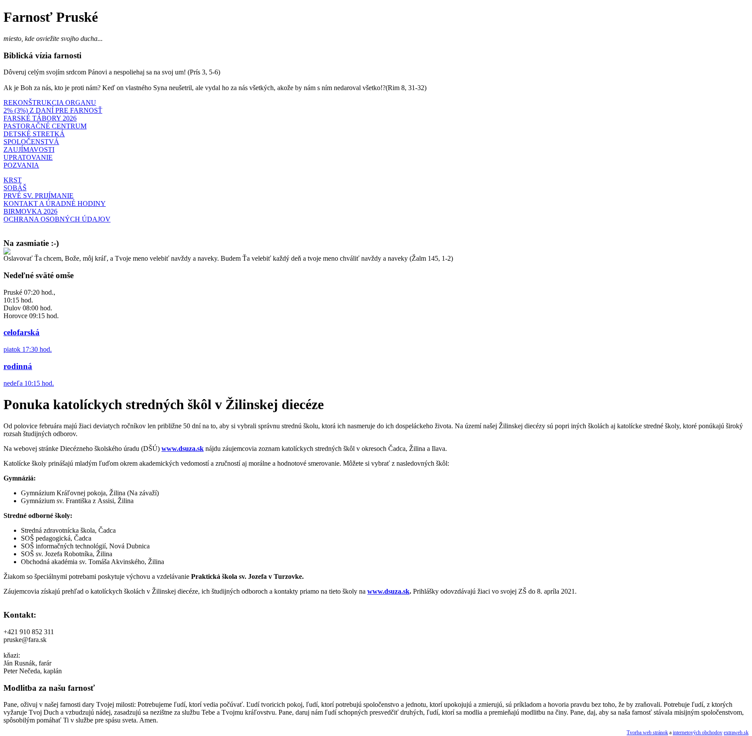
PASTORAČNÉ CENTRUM (45, 126)
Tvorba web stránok (647, 732)
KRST (12, 180)
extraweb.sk (736, 732)
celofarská (21, 332)
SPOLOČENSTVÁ (31, 141)
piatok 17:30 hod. (27, 349)
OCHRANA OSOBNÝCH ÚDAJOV (57, 219)
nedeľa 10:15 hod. (28, 383)
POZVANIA (21, 165)
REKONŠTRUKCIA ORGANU (49, 102)
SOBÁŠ (15, 188)
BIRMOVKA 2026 (30, 211)
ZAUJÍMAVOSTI (28, 149)
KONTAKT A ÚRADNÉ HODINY (54, 203)
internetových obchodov (697, 732)
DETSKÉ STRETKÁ (34, 134)
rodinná (17, 366)
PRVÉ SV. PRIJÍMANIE (38, 195)
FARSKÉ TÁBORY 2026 (40, 118)
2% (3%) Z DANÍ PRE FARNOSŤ (52, 110)
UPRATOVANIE (28, 157)
